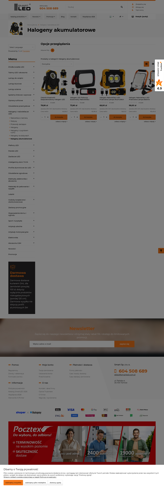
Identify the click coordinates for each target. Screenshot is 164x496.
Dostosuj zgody (55, 482)
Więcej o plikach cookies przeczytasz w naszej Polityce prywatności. (30, 477)
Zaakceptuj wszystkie (13, 482)
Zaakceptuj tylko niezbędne (35, 482)
